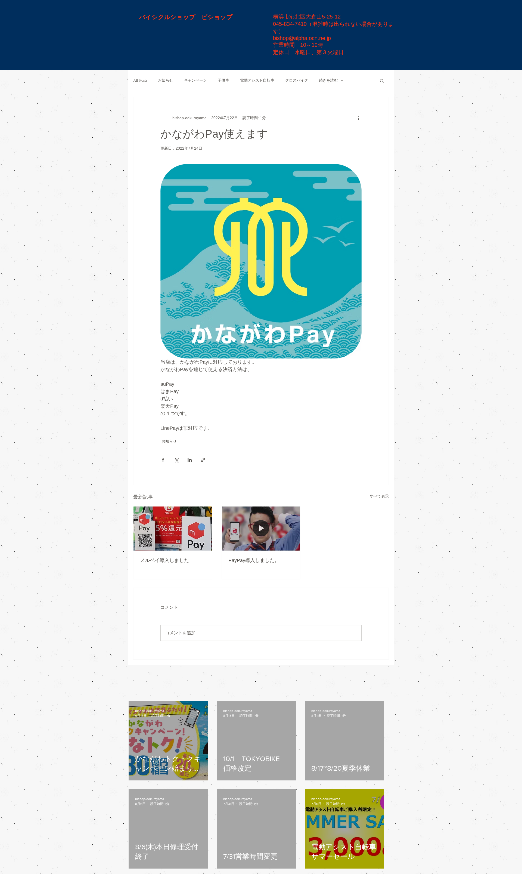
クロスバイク (296, 80)
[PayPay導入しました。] (261, 529)
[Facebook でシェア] (163, 459)
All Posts (140, 80)
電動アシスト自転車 (257, 80)
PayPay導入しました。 (253, 560)
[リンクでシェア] (203, 459)
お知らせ (165, 80)
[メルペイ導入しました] (172, 529)
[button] (381, 80)
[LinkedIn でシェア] (189, 459)
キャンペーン (195, 80)
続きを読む (328, 80)
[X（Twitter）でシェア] (176, 459)
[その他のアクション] (358, 118)
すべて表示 (379, 496)
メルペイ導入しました (164, 560)
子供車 (223, 80)
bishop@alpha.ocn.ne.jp (302, 38)
